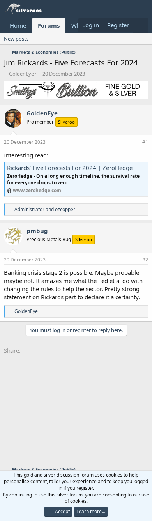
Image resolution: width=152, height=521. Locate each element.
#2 (145, 259)
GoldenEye (21, 73)
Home (18, 25)
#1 (145, 142)
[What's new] (140, 25)
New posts (16, 38)
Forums (49, 25)
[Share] (135, 142)
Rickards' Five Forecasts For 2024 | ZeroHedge (70, 167)
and (44, 209)
